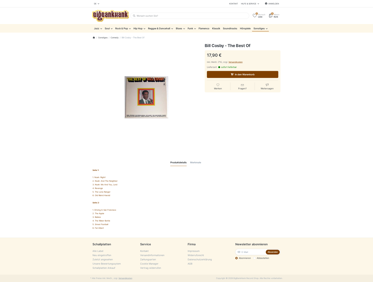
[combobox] (97, 3)
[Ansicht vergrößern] (146, 97)
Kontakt (233, 3)
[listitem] (146, 97)
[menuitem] (98, 28)
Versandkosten (235, 62)
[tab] (178, 162)
